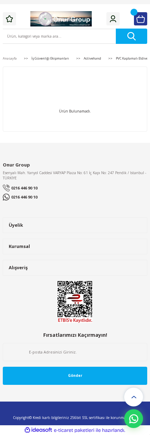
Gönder (75, 375)
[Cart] (140, 18)
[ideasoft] (38, 430)
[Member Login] (113, 18)
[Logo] (61, 18)
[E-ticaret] (74, 430)
